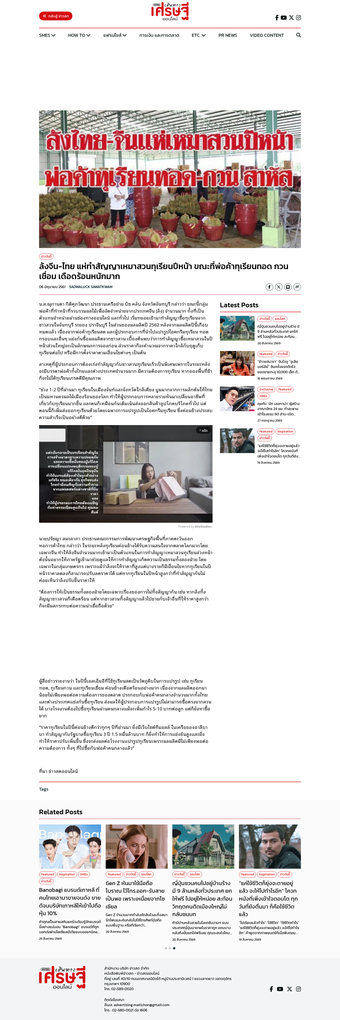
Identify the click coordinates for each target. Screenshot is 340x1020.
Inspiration (285, 431)
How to (76, 35)
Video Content (267, 35)
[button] (166, 948)
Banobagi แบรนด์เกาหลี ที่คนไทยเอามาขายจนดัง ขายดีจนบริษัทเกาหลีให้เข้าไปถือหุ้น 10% (70, 901)
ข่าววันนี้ (46, 256)
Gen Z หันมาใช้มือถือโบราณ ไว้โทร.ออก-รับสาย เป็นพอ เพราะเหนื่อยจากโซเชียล (135, 895)
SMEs (44, 35)
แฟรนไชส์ (112, 35)
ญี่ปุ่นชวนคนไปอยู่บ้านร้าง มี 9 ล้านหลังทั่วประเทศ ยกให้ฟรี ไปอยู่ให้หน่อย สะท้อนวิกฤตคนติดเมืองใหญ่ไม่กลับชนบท (279, 336)
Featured (266, 353)
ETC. (196, 35)
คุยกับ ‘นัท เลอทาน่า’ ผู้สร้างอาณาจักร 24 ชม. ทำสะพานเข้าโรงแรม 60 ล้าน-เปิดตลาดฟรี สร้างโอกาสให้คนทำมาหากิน (279, 414)
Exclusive (266, 389)
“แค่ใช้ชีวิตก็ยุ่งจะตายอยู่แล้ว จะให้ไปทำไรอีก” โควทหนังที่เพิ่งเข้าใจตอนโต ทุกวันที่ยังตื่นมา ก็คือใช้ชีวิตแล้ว (278, 453)
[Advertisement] (170, 75)
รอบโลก (280, 318)
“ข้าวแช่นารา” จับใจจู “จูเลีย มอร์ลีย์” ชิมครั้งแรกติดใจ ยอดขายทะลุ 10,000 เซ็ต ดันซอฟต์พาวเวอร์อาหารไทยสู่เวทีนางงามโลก (278, 372)
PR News (228, 35)
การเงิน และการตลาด (159, 35)
